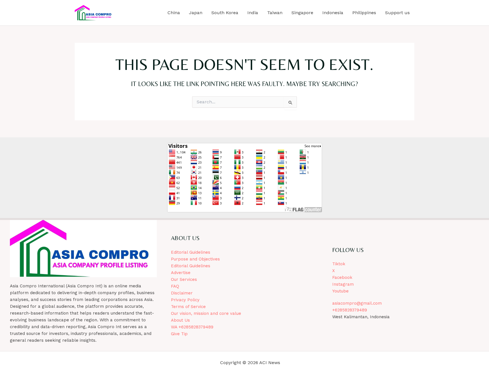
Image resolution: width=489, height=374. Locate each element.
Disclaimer (182, 293)
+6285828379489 (349, 310)
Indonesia (332, 12)
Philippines (364, 12)
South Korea (224, 12)
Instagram (343, 284)
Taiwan (274, 12)
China (174, 12)
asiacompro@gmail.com (357, 303)
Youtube (340, 291)
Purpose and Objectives (195, 259)
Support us (397, 12)
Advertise (180, 272)
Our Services (184, 279)
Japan (195, 12)
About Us (180, 320)
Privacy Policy (185, 299)
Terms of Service (188, 306)
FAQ (175, 286)
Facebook (342, 277)
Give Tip (179, 333)
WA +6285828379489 (192, 327)
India (252, 12)
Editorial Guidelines (190, 252)
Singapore (302, 12)
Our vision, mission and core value (206, 313)
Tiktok (338, 263)
